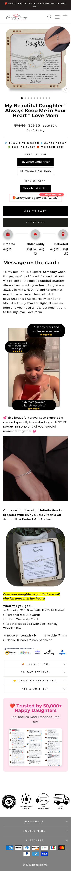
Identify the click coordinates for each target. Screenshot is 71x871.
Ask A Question (35, 689)
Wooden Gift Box (35, 188)
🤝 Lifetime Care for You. (35, 680)
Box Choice (35, 181)
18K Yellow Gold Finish (35, 171)
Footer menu (34, 831)
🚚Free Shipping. (36, 663)
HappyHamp (34, 821)
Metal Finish (35, 154)
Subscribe (35, 840)
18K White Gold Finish (35, 162)
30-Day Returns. (35, 672)
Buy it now (35, 222)
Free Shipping (35, 130)
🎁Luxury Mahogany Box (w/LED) (35, 198)
